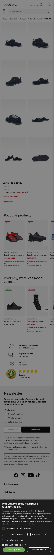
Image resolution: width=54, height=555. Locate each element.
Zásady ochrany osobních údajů (24, 524)
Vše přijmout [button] (14, 550)
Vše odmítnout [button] (39, 550)
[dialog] (27, 277)
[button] (27, 545)
